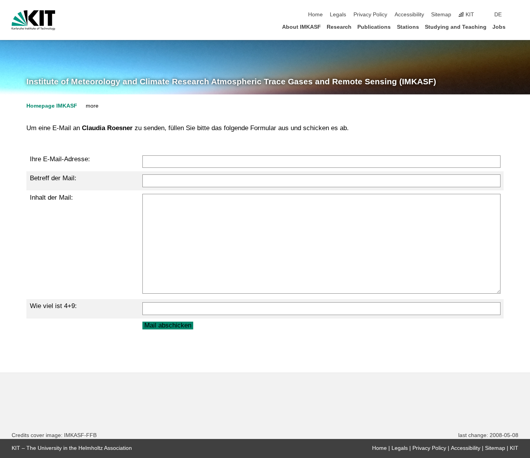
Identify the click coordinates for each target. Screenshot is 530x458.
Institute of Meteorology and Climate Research (231, 81)
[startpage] (516, 26)
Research (339, 27)
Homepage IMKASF (51, 106)
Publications (374, 27)
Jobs (499, 27)
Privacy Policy (370, 14)
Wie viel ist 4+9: (53, 306)
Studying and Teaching (456, 27)
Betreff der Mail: (53, 178)
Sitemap (441, 14)
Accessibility (409, 14)
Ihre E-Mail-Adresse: (60, 159)
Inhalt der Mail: (51, 197)
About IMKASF (301, 27)
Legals (338, 14)
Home (315, 14)
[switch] (516, 15)
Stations (408, 27)
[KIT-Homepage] (33, 20)
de (498, 14)
